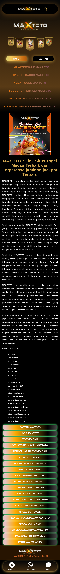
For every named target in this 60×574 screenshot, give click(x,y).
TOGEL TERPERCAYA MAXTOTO (30, 90)
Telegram (12, 569)
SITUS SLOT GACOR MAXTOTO (30, 98)
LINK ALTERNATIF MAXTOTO (30, 67)
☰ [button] (13, 9)
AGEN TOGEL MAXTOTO (30, 82)
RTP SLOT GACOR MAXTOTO (30, 75)
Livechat (48, 569)
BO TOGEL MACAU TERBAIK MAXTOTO (30, 106)
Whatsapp (30, 569)
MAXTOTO (7, 181)
